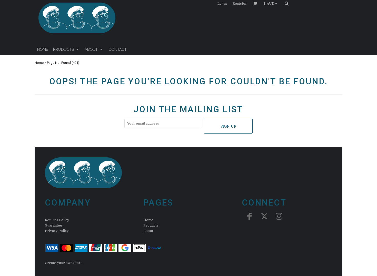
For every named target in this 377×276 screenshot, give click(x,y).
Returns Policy (57, 220)
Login (222, 3)
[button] (271, 3)
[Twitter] (264, 216)
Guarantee (53, 225)
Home (39, 63)
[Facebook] (249, 216)
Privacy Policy (57, 231)
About (148, 231)
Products (150, 225)
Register (240, 3)
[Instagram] (279, 216)
